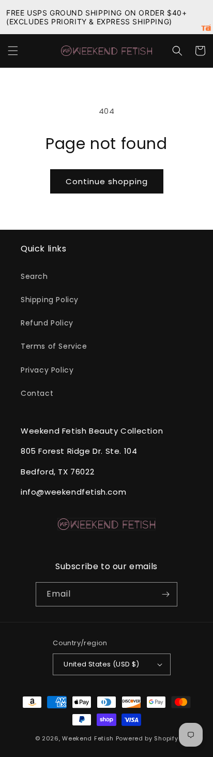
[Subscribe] (165, 594)
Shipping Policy (50, 299)
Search (34, 276)
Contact (37, 393)
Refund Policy (47, 323)
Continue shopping (107, 181)
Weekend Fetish (88, 738)
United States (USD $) (101, 664)
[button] (13, 50)
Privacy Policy (47, 370)
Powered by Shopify (147, 738)
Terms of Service (54, 346)
